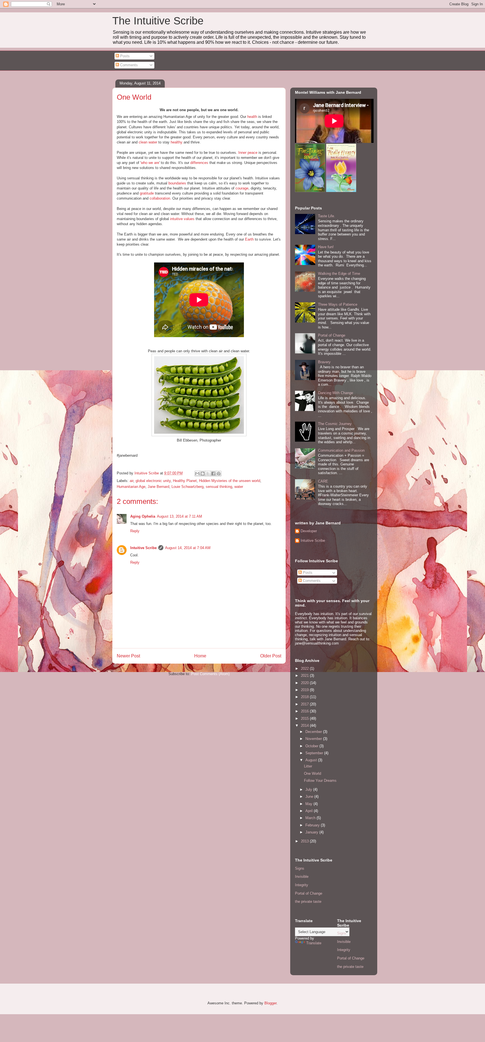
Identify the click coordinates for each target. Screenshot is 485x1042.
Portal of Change (331, 335)
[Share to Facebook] (213, 473)
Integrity (301, 885)
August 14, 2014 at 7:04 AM (188, 548)
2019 (305, 690)
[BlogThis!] (202, 473)
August (311, 760)
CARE (323, 481)
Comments (128, 65)
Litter (308, 766)
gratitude (147, 193)
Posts (124, 56)
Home (200, 655)
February (313, 825)
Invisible (301, 876)
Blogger (270, 1003)
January (312, 832)
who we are (150, 163)
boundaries (177, 183)
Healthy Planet (185, 481)
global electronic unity (153, 481)
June (309, 796)
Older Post (270, 655)
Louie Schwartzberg (187, 487)
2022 (305, 668)
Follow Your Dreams (320, 780)
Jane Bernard (158, 487)
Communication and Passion (341, 450)
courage (241, 188)
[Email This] (197, 473)
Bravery (324, 362)
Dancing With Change (335, 393)
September (314, 753)
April (309, 811)
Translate (313, 943)
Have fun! (326, 247)
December (314, 732)
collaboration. (160, 198)
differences (199, 163)
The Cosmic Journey (335, 424)
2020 (305, 683)
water (238, 487)
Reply (134, 531)
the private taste (308, 901)
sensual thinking (219, 487)
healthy (176, 142)
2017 (305, 704)
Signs (299, 868)
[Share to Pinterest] (218, 473)
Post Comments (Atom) (210, 674)
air (131, 481)
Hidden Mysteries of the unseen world (229, 481)
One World (312, 773)
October (312, 746)
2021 (305, 675)
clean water (148, 142)
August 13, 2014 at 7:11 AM (179, 516)
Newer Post (128, 655)
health (252, 117)
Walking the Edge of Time (339, 273)
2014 (305, 725)
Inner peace (247, 152)
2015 (305, 718)
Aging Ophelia (142, 516)
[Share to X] (208, 473)
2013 (305, 841)
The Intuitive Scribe (157, 21)
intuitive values (182, 219)
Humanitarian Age (131, 487)
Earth (249, 239)
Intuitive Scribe (143, 548)
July (309, 789)
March (311, 818)
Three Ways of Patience (337, 304)
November (314, 739)
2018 (305, 697)
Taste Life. (326, 216)
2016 (305, 711)
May (309, 804)
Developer (309, 531)
